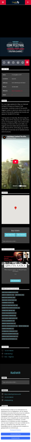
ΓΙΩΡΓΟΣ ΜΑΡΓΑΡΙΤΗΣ (9, 305)
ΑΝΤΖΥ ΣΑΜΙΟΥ (8, 295)
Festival (15, 43)
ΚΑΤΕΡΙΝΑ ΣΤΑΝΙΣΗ (9, 315)
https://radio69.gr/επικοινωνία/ (12, 394)
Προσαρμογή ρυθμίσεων (15, 430)
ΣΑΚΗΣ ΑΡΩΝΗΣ (7, 328)
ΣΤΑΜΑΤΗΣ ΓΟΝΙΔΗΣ (9, 331)
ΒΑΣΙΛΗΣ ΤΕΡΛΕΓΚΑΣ (9, 300)
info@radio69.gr (8, 400)
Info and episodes (15, 281)
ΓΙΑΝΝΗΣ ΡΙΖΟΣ (7, 302)
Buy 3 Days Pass (10, 235)
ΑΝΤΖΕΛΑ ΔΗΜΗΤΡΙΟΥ (10, 292)
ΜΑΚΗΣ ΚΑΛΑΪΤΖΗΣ (8, 323)
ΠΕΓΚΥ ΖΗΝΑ (23, 326)
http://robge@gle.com (17, 91)
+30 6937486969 (8, 350)
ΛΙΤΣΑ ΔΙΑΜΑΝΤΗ (8, 320)
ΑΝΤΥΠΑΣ (19, 295)
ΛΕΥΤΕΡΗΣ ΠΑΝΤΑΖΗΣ (9, 318)
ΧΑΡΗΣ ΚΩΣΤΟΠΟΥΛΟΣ (10, 336)
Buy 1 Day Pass (21, 235)
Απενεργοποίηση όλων (15, 434)
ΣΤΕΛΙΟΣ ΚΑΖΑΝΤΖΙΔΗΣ (10, 333)
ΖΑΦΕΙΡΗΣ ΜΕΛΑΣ (8, 310)
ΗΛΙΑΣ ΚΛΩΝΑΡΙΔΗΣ (9, 313)
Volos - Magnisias (9, 357)
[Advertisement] (15, 21)
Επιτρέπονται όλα (15, 438)
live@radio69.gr (8, 353)
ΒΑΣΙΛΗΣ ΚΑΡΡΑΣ (8, 297)
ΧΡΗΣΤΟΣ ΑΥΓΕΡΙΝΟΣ (9, 339)
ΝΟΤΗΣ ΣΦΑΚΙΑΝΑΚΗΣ (9, 326)
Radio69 (15, 373)
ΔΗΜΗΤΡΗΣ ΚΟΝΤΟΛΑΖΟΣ (11, 308)
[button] (15, 208)
